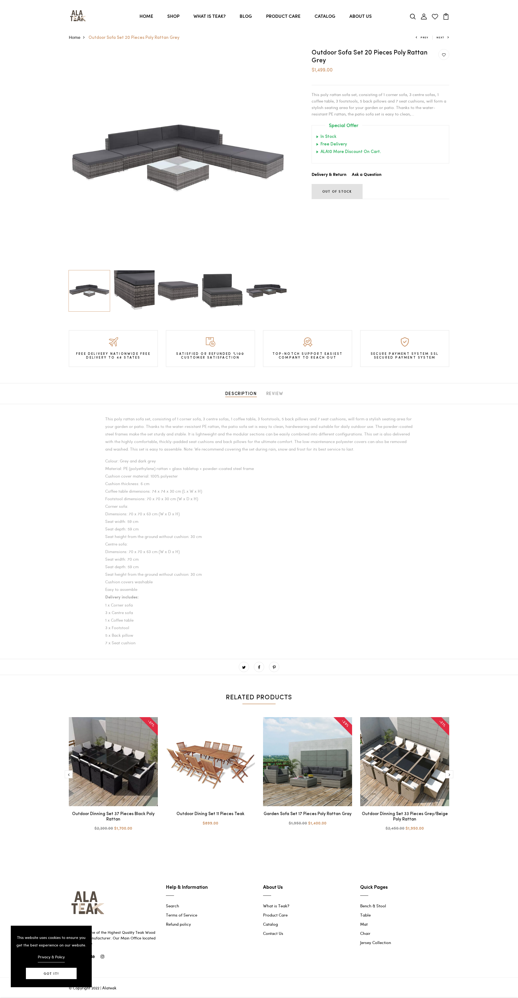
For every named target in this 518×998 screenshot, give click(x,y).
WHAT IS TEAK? (209, 16)
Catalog (270, 924)
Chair (365, 933)
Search (172, 905)
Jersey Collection (375, 942)
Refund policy (178, 924)
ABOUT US (360, 16)
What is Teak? (276, 905)
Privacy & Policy (51, 956)
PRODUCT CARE (283, 16)
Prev (424, 37)
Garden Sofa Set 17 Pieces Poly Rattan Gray (308, 814)
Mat (364, 924)
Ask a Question (366, 174)
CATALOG (325, 16)
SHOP (173, 16)
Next (440, 37)
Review (275, 394)
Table (365, 915)
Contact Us (273, 933)
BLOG (246, 16)
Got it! (51, 973)
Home (74, 37)
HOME (146, 16)
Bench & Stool (373, 905)
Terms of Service (181, 915)
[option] (178, 158)
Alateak (109, 987)
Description (241, 394)
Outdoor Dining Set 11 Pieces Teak (210, 814)
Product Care (275, 915)
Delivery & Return (329, 174)
